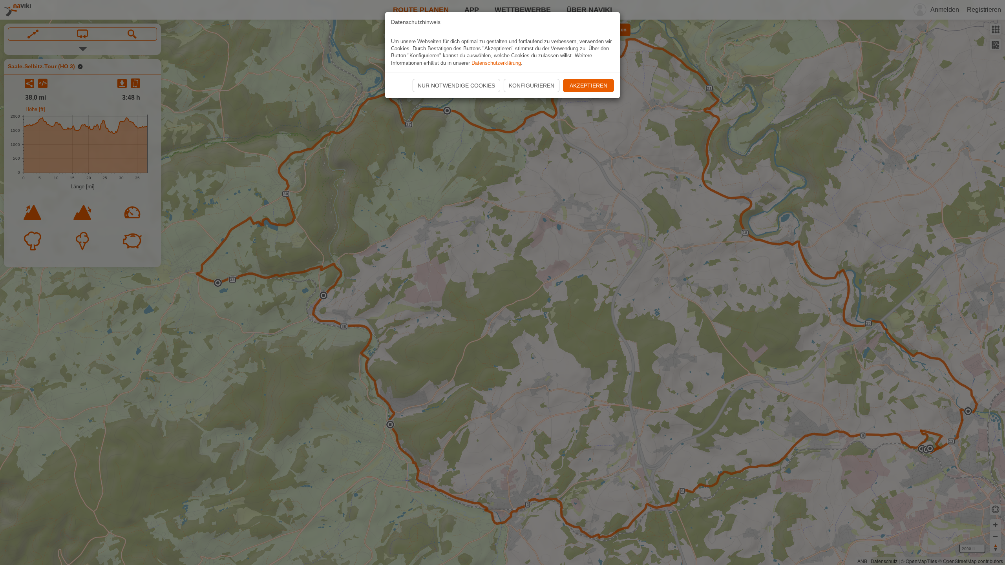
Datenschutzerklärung (496, 63)
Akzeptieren (588, 85)
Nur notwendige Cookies (456, 85)
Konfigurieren (531, 85)
